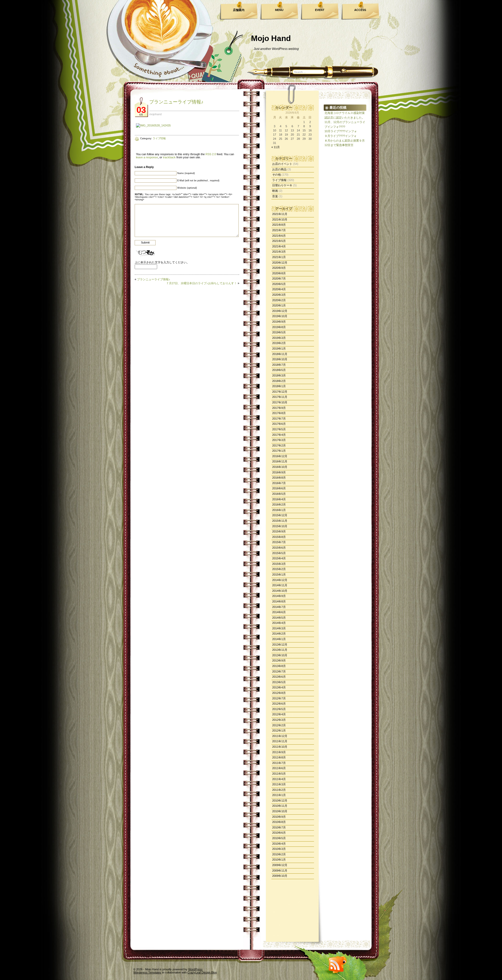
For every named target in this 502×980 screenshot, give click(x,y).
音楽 (275, 196)
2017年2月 (279, 445)
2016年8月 (279, 477)
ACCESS (360, 9)
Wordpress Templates (147, 972)
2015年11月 (279, 520)
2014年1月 (279, 639)
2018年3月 (279, 375)
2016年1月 (279, 510)
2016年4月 (279, 499)
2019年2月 (279, 343)
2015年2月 (279, 569)
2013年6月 (279, 676)
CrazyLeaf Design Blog (202, 972)
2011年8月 (279, 757)
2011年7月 (279, 762)
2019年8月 (279, 327)
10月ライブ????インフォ (340, 131)
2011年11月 (279, 741)
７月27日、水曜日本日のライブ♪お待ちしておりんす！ (201, 283)
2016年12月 (279, 456)
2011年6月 (279, 768)
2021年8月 (279, 224)
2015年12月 (279, 515)
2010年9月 (279, 816)
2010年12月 (279, 800)
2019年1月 (279, 348)
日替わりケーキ (282, 185)
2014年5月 (279, 617)
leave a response (147, 157)
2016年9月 (279, 472)
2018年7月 (279, 364)
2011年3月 (279, 784)
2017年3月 (279, 440)
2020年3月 (279, 294)
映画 (275, 190)
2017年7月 (279, 418)
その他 (276, 174)
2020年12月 (279, 262)
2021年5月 (279, 240)
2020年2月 (279, 300)
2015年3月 (279, 563)
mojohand (155, 114)
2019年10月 (279, 316)
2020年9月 (279, 267)
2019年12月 (279, 310)
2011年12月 (279, 736)
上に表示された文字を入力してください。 (162, 262)
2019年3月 (279, 337)
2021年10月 (279, 219)
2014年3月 (279, 628)
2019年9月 (279, 321)
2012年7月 (279, 698)
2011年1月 (279, 795)
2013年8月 (279, 666)
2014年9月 (279, 596)
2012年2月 (279, 725)
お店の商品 (279, 169)
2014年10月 (279, 590)
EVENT (319, 9)
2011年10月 (279, 746)
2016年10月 (279, 466)
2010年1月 (279, 859)
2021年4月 (279, 246)
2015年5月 (279, 553)
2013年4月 (279, 687)
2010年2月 (279, 854)
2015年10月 (279, 526)
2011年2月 (279, 789)
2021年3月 (279, 251)
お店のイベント (282, 163)
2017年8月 (279, 413)
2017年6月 (279, 423)
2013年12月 (279, 644)
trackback (169, 157)
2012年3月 (279, 719)
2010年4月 (279, 843)
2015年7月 (279, 542)
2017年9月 (279, 407)
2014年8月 (279, 601)
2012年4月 (279, 714)
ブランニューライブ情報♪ (176, 102)
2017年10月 (279, 402)
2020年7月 (279, 278)
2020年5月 (279, 284)
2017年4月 (279, 434)
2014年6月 (279, 612)
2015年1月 (279, 574)
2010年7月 (279, 827)
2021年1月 (279, 257)
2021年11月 (279, 214)
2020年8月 (279, 273)
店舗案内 (238, 9)
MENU (279, 9)
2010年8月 (279, 822)
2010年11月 (279, 805)
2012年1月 (279, 730)
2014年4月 (279, 622)
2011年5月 (279, 773)
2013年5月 (279, 682)
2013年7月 (279, 671)
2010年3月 (279, 848)
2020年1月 (279, 305)
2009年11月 (279, 870)
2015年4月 (279, 558)
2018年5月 (279, 370)
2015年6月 (279, 547)
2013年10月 (279, 655)
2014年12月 (279, 580)
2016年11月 (279, 461)
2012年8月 (279, 692)
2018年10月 (279, 359)
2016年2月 (279, 504)
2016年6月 (279, 488)
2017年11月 (279, 396)
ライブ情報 (279, 180)
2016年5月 (279, 493)
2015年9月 (279, 531)
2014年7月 (279, 606)
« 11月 (275, 147)
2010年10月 (279, 811)
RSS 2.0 (211, 154)
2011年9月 (279, 752)
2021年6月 (279, 235)
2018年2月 (279, 380)
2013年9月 (279, 660)
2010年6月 (279, 832)
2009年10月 (279, 875)
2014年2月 (279, 633)
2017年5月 (279, 429)
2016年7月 (279, 483)
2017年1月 (279, 450)
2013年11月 (279, 649)
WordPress (195, 969)
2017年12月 (279, 391)
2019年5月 (279, 332)
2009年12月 (279, 865)
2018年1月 (279, 386)
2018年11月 (279, 354)
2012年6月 (279, 703)
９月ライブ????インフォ (340, 135)
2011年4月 (279, 779)
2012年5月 (279, 709)
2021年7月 (279, 230)
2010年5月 (279, 838)
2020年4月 (279, 289)
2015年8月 (279, 536)
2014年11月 (279, 585)
